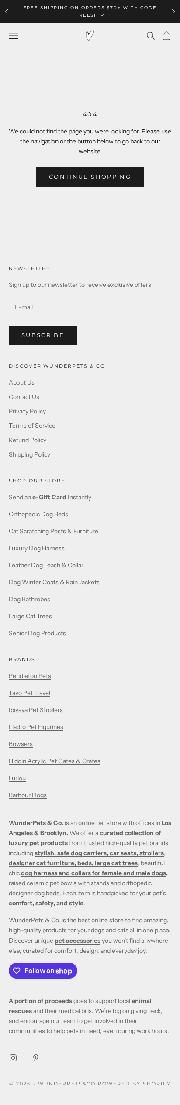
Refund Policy (27, 440)
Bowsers (21, 744)
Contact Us (24, 397)
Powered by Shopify (134, 1084)
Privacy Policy (27, 411)
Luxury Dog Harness (37, 548)
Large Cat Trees (30, 616)
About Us (22, 382)
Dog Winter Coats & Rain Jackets (54, 582)
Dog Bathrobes (29, 599)
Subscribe (42, 334)
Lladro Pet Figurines (36, 727)
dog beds (46, 893)
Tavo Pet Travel (29, 693)
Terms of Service (32, 426)
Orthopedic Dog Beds (38, 514)
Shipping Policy (29, 454)
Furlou (17, 778)
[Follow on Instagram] (13, 1058)
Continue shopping (90, 176)
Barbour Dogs (28, 795)
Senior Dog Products (37, 633)
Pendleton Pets (30, 676)
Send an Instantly (50, 497)
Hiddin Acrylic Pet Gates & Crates (54, 761)
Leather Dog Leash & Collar (46, 565)
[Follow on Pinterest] (35, 1058)
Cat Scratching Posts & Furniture (53, 531)
